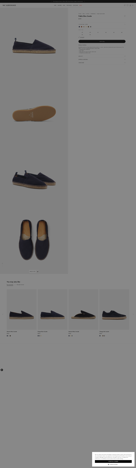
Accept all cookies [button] (113, 461)
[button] (113, 464)
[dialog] (68, 234)
